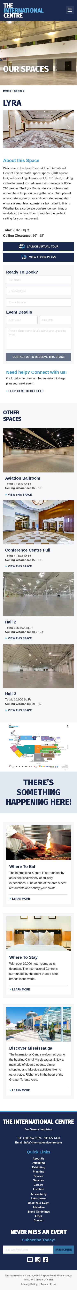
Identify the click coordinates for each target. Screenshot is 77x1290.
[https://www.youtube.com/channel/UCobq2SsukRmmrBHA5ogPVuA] (30, 1261)
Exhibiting (38, 1167)
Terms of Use (48, 1284)
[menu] (70, 10)
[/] (25, 10)
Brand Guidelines (39, 1211)
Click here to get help (26, 391)
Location (38, 1189)
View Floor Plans (42, 257)
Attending (38, 1162)
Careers (38, 1184)
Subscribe (63, 1249)
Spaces (19, 90)
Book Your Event (38, 1202)
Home (7, 90)
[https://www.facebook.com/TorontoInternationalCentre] (46, 1261)
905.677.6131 (52, 1138)
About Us (38, 1158)
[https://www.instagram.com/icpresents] (38, 1261)
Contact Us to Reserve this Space (39, 356)
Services (38, 1180)
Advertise (39, 1207)
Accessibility (38, 1194)
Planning (38, 1171)
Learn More (21, 898)
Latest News (38, 1198)
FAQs (38, 1215)
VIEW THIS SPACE (19, 494)
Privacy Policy (29, 1284)
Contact (38, 1220)
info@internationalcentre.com (43, 1142)
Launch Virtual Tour (42, 246)
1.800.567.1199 (32, 1138)
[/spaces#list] (38, 746)
